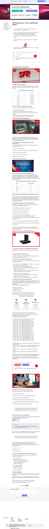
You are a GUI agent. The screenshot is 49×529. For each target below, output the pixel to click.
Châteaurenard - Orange (17, 450)
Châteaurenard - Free (16, 449)
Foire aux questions (6, 29)
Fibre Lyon (12, 519)
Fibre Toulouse (13, 521)
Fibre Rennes (26, 519)
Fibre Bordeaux (20, 519)
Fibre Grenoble (20, 521)
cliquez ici (33, 497)
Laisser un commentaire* (15, 489)
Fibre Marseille (13, 520)
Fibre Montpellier (20, 520)
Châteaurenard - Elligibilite (17, 451)
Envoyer (24, 495)
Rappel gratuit (32, 10)
